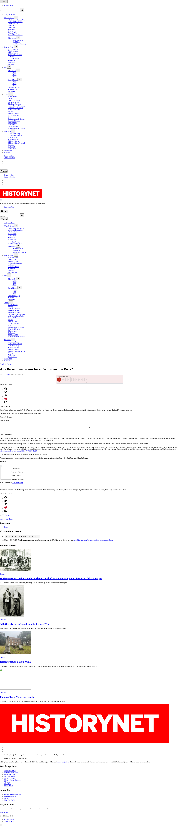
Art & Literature (13, 115)
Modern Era (12, 71)
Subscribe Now (9, 5)
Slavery (10, 98)
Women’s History (14, 100)
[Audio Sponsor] (105, 379)
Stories (2, 574)
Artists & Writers (13, 58)
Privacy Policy (9, 156)
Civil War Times (13, 139)
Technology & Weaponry (16, 106)
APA (2, 536)
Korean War (12, 31)
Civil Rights (16, 42)
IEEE (37, 536)
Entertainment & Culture (16, 119)
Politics (10, 111)
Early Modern (13, 80)
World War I (12, 25)
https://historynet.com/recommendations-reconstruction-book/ (93, 540)
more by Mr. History (6, 519)
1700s (14, 82)
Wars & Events (9, 18)
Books (6, 527)
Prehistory (11, 91)
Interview (3, 619)
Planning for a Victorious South (17, 697)
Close (5, 2)
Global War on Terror (15, 35)
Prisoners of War (13, 102)
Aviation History (13, 137)
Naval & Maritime (14, 110)
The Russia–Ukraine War (16, 20)
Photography (12, 123)
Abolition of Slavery (19, 44)
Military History (13, 113)
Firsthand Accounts (14, 104)
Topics (6, 94)
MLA (8, 536)
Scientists (11, 62)
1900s (14, 75)
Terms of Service (9, 158)
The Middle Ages (14, 87)
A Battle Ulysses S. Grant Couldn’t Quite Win (24, 624)
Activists (11, 57)
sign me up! (4, 812)
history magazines (63, 762)
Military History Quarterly (17, 143)
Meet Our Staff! (9, 800)
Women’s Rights (17, 40)
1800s (14, 76)
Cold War (11, 29)
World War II (12, 27)
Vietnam (11, 145)
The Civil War (13, 24)
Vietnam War (12, 33)
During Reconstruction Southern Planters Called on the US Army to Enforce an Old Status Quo (51, 578)
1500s (14, 86)
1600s (14, 84)
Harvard (14, 536)
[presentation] (16, 17)
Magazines (7, 131)
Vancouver (22, 536)
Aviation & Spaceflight (15, 108)
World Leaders (13, 51)
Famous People (9, 47)
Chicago (30, 536)
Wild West (11, 124)
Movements (12, 38)
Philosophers (12, 64)
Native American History (16, 128)
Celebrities (11, 60)
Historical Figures (14, 121)
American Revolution (15, 22)
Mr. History (6, 374)
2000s (14, 73)
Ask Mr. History (17, 483)
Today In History (9, 14)
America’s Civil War (15, 135)
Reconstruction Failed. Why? (15, 661)
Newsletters (8, 150)
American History (14, 134)
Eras (5, 67)
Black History (13, 96)
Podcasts (7, 152)
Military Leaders (13, 53)
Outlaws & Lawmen (15, 55)
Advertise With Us (10, 796)
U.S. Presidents (13, 49)
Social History (13, 126)
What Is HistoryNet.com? (12, 794)
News (10, 117)
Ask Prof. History (6, 364)
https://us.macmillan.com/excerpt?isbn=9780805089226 (18, 451)
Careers (6, 798)
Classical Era (12, 89)
